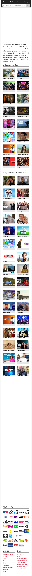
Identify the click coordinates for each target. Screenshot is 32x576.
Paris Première (21, 526)
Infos (4, 571)
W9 (16, 517)
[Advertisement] (16, 25)
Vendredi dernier (22, 560)
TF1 (5, 512)
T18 (26, 526)
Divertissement (8, 554)
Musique (5, 569)
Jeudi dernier (21, 563)
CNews (16, 531)
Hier (18, 556)
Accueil (5, 2)
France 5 (26, 512)
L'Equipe (26, 536)
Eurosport (21, 536)
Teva (16, 526)
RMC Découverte (26, 522)
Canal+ (21, 512)
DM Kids (26, 540)
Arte (10, 517)
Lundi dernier (21, 569)
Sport (4, 563)
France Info (10, 531)
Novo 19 (5, 531)
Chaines (12, 2)
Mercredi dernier (22, 565)
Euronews (5, 536)
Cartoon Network (16, 540)
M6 (5, 517)
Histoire (21, 545)
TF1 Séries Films (16, 522)
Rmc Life (10, 526)
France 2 (10, 512)
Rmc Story (5, 526)
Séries (5, 557)
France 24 (10, 536)
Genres (19, 2)
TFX (26, 517)
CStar (10, 522)
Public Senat (16, 545)
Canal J (10, 540)
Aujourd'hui (20, 554)
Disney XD (21, 540)
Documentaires (8, 567)
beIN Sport (16, 536)
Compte (26, 2)
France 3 (16, 512)
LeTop (5, 545)
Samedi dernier (22, 558)
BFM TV (21, 531)
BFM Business (26, 531)
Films (4, 559)
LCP (10, 545)
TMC (21, 517)
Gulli (5, 540)
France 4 (5, 522)
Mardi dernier (21, 567)
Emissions (6, 561)
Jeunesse (6, 565)
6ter (21, 522)
